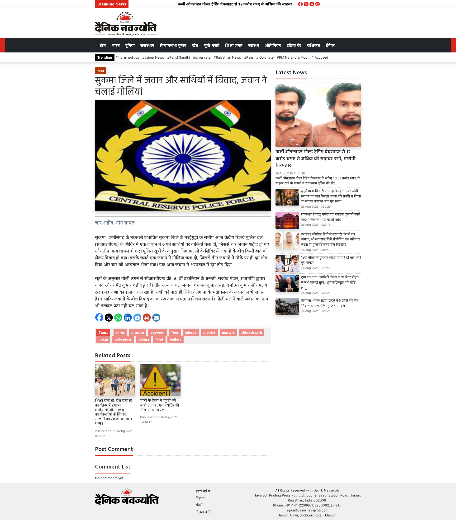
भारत (116, 45)
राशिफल (313, 45)
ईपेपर (330, 45)
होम (103, 45)
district (209, 332)
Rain (249, 57)
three (120, 332)
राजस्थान (147, 45)
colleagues (123, 339)
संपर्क (199, 505)
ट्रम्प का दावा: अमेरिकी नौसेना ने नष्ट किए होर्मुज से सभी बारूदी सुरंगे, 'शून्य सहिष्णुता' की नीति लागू (329, 282)
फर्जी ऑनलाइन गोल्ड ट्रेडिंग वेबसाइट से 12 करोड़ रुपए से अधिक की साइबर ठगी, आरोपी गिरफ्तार (239, 4)
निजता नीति (203, 512)
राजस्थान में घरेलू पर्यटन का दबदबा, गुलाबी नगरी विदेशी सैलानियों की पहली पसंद (330, 217)
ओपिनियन (273, 45)
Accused (321, 57)
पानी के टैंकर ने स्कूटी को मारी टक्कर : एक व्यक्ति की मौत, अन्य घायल (159, 405)
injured (191, 332)
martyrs (228, 332)
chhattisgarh (251, 332)
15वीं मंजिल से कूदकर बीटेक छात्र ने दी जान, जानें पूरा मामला (331, 260)
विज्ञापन (200, 498)
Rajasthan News (228, 57)
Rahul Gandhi (179, 57)
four (175, 332)
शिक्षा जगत (233, 45)
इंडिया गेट (294, 45)
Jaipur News (154, 57)
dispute (137, 332)
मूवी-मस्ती (211, 45)
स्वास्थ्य (253, 45)
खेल (195, 45)
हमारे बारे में (203, 491)
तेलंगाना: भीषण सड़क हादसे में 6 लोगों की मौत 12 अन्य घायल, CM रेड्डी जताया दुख (329, 303)
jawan (103, 339)
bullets (175, 339)
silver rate (202, 57)
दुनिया (130, 45)
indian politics (128, 57)
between (158, 332)
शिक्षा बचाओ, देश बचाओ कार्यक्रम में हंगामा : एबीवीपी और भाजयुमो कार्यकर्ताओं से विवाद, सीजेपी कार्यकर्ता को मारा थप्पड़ (113, 412)
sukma (143, 339)
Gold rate (266, 57)
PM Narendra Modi (293, 57)
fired (159, 339)
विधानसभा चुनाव (173, 45)
